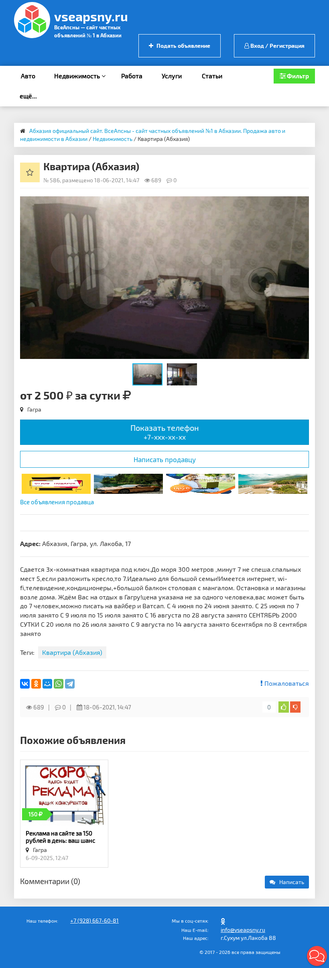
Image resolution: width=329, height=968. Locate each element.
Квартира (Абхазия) (72, 652)
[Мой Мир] (47, 684)
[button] (301, 203)
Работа (131, 75)
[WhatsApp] (58, 684)
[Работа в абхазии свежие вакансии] (200, 482)
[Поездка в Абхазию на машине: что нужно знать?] (128, 482)
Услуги (172, 75)
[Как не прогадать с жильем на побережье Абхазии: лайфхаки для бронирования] (272, 482)
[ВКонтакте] (25, 684)
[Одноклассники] (36, 684)
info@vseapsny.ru (243, 929)
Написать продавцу (165, 459)
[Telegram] (70, 684)
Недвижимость (78, 75)
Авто (28, 75)
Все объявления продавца (57, 501)
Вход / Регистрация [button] (277, 45)
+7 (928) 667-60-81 (94, 920)
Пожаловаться (286, 683)
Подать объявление (182, 45)
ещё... (28, 96)
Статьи (212, 75)
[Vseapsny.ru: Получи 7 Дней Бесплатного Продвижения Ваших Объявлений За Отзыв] (56, 482)
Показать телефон (164, 432)
